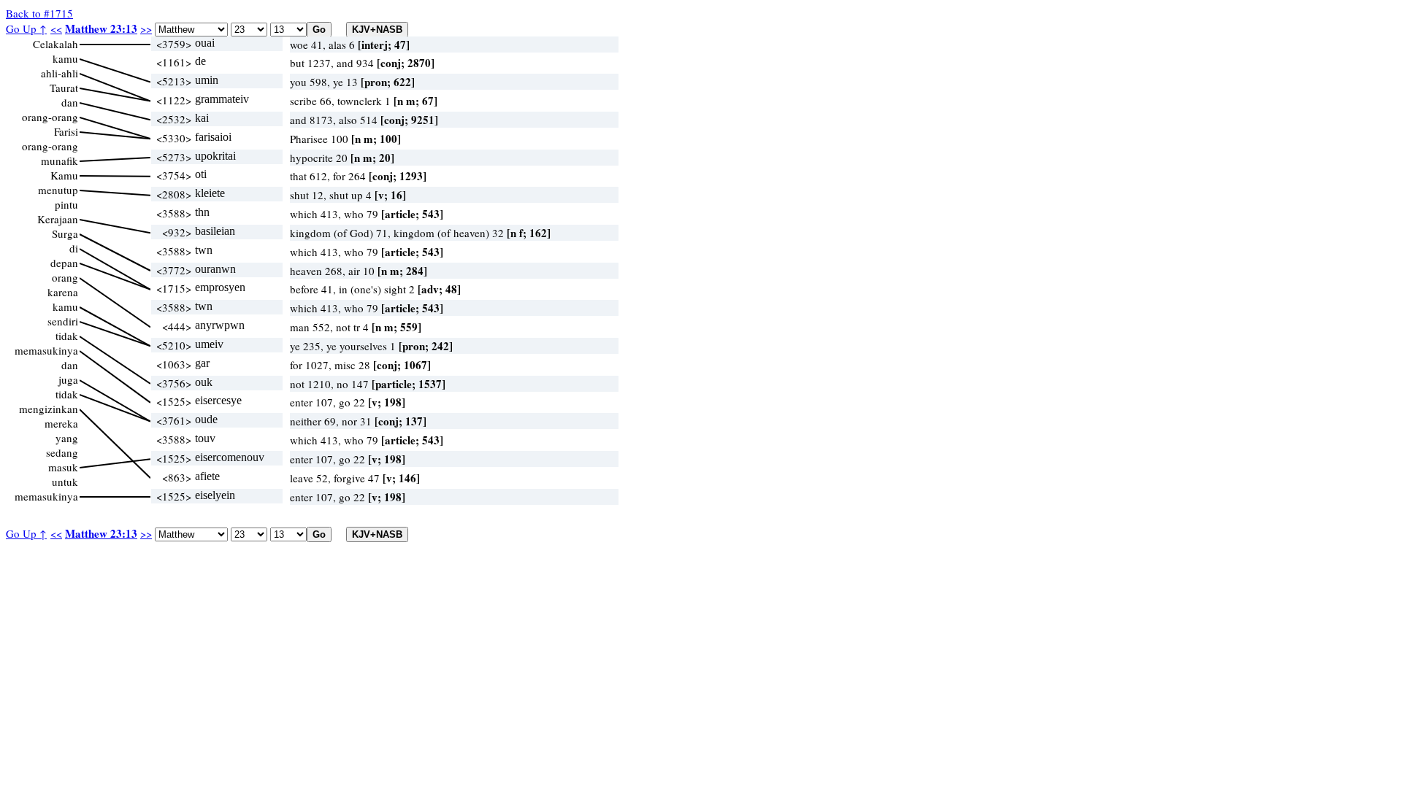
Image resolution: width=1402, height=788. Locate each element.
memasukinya (46, 350)
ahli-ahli (59, 73)
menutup (58, 189)
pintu (66, 204)
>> (146, 28)
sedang (62, 452)
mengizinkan (48, 408)
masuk (63, 467)
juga (68, 379)
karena (62, 292)
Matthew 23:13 (101, 28)
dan (69, 102)
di (73, 248)
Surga (65, 233)
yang (66, 437)
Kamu (64, 175)
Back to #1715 (39, 13)
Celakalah (55, 43)
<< (56, 28)
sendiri (62, 321)
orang (65, 277)
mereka (61, 423)
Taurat (64, 87)
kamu (65, 58)
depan (64, 262)
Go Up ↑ (26, 28)
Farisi (66, 131)
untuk (65, 481)
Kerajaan (57, 219)
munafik (59, 160)
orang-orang (50, 116)
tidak (66, 335)
